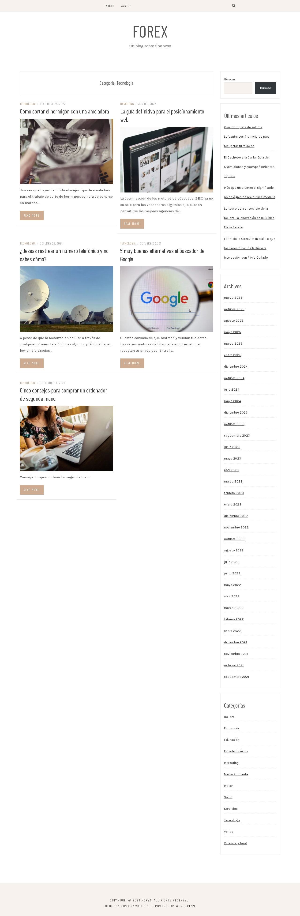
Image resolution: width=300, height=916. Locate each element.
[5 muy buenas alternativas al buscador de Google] (167, 299)
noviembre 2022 (236, 527)
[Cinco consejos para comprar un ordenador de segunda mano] (66, 438)
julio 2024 (231, 389)
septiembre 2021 (236, 677)
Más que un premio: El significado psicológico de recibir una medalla (249, 192)
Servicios (231, 808)
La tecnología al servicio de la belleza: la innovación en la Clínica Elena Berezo (249, 218)
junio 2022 (232, 573)
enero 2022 (232, 631)
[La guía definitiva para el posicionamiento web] (167, 159)
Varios (126, 6)
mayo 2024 (232, 401)
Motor (228, 786)
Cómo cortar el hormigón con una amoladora (64, 111)
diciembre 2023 (236, 412)
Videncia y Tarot (235, 843)
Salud (228, 797)
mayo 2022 (232, 585)
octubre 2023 (234, 424)
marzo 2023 (233, 481)
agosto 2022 (234, 550)
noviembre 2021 (236, 654)
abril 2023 (231, 470)
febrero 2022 (234, 619)
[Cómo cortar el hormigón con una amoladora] (66, 151)
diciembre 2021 (235, 642)
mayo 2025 (232, 332)
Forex (150, 31)
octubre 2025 (234, 309)
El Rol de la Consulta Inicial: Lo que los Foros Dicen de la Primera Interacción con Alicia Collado (249, 248)
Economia (231, 728)
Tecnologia (27, 104)
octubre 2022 (234, 539)
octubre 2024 (234, 378)
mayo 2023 (232, 458)
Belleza (229, 717)
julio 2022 (231, 562)
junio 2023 (232, 447)
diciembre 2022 (236, 516)
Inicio (110, 6)
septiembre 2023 (237, 435)
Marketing (127, 104)
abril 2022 (231, 596)
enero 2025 (232, 355)
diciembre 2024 (236, 366)
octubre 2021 (234, 665)
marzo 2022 (233, 608)
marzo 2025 (233, 343)
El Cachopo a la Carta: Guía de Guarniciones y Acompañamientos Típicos (249, 167)
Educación (232, 740)
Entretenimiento (236, 751)
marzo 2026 (233, 297)
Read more (32, 215)
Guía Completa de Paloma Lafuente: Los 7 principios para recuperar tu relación (247, 136)
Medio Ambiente (236, 774)
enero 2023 (232, 504)
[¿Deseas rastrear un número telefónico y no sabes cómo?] (66, 299)
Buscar (229, 79)
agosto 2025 (234, 320)
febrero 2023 (234, 493)
